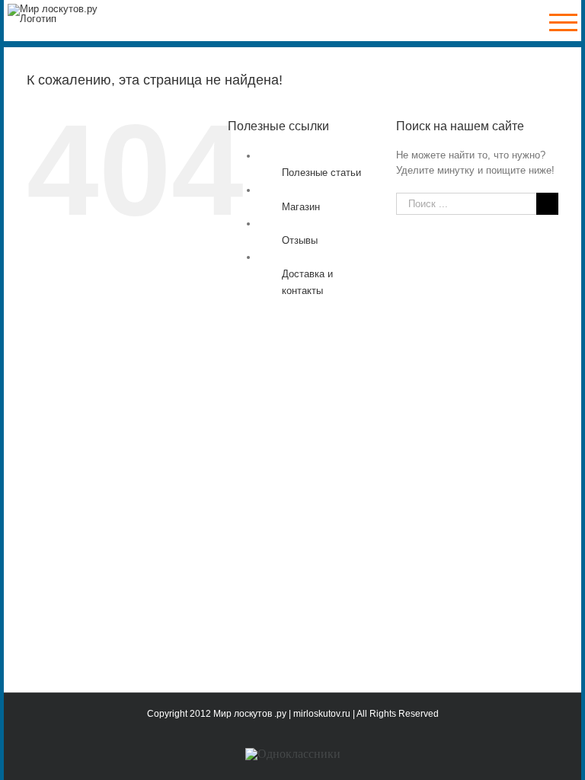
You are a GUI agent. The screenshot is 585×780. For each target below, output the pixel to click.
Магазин (301, 207)
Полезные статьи (321, 172)
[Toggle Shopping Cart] (519, 22)
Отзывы (300, 240)
